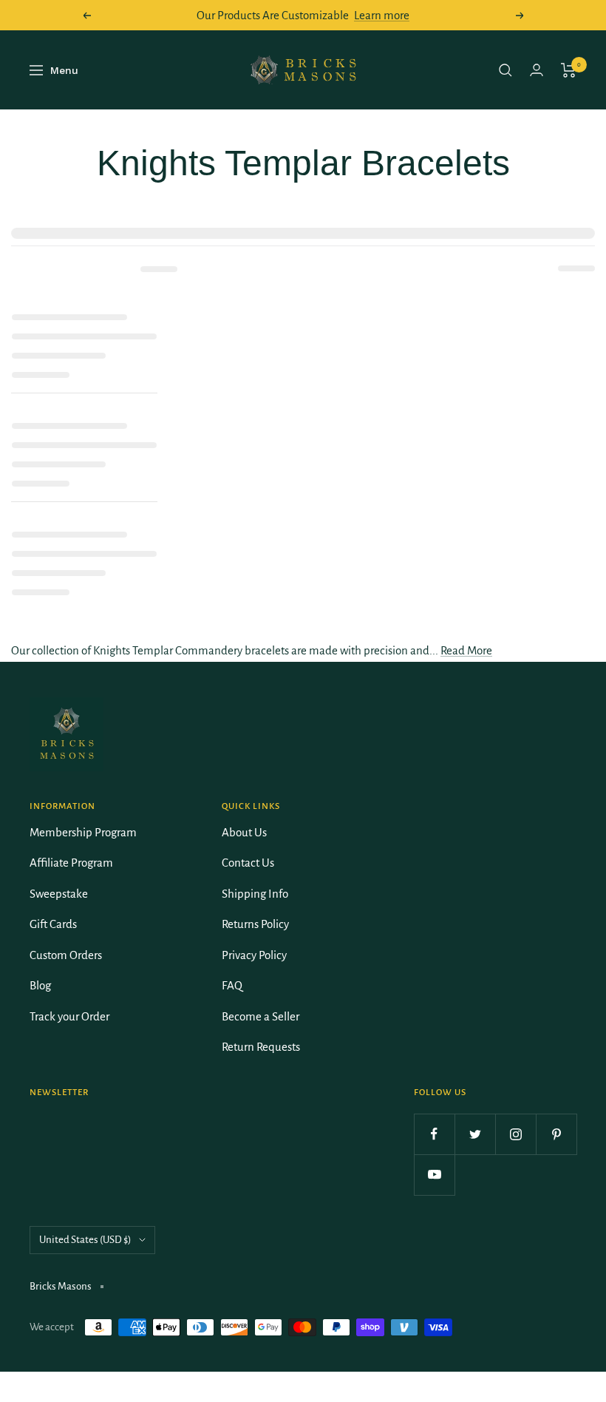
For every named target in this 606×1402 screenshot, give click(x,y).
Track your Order (69, 1016)
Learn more (381, 15)
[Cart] (568, 70)
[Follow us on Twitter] (474, 1134)
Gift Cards (53, 924)
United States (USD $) (85, 1239)
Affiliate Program (71, 862)
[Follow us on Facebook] (434, 1134)
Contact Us (248, 862)
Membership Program (83, 832)
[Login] (536, 70)
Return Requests (261, 1046)
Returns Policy (255, 924)
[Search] (505, 70)
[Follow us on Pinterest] (556, 1134)
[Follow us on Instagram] (515, 1134)
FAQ (232, 985)
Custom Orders (66, 955)
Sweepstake (59, 893)
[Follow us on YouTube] (434, 1174)
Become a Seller (260, 1016)
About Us (244, 832)
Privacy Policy (254, 955)
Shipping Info (255, 893)
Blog (40, 985)
